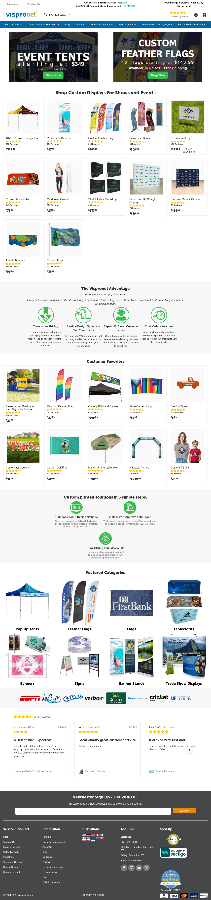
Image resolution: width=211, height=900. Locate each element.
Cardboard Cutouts (58, 199)
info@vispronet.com (131, 860)
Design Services (11, 867)
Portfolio (46, 862)
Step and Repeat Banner (185, 199)
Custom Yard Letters (18, 467)
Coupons (47, 857)
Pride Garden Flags (140, 406)
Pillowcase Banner (140, 138)
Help (5, 836)
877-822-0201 (57, 14)
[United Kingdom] (88, 837)
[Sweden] (98, 837)
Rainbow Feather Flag (60, 406)
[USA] (84, 834)
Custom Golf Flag (57, 467)
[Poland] (84, 840)
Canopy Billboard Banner (103, 406)
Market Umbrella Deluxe (102, 467)
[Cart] (204, 15)
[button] (21, 750)
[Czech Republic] (88, 840)
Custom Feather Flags (101, 138)
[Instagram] (131, 867)
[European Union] (93, 837)
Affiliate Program (51, 882)
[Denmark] (102, 837)
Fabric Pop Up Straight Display (142, 201)
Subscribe (184, 810)
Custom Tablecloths (17, 199)
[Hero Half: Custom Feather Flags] (158, 56)
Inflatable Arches (139, 467)
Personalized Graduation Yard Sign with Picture (20, 408)
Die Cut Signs (179, 406)
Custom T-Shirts (180, 467)
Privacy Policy (49, 872)
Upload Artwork (11, 852)
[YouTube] (139, 867)
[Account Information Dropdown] (196, 15)
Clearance (12, 4)
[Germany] (88, 834)
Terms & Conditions (52, 867)
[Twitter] (146, 867)
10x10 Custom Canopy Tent (22, 138)
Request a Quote (12, 872)
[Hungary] (93, 840)
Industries (8, 857)
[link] (37, 771)
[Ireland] (84, 837)
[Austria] (93, 834)
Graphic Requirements (54, 842)
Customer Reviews (13, 862)
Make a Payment (12, 847)
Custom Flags (55, 260)
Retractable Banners (59, 138)
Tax (44, 877)
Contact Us (33, 4)
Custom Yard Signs (182, 138)
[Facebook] (124, 867)
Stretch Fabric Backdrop (102, 199)
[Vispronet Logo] (21, 14)
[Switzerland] (98, 834)
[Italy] (102, 834)
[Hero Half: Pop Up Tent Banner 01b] (53, 56)
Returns (46, 836)
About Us (47, 847)
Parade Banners (15, 260)
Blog (44, 852)
